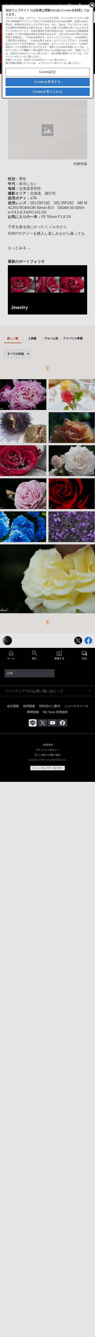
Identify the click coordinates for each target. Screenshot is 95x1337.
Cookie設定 (47, 72)
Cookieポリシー (41, 59)
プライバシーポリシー (51, 63)
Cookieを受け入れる (47, 91)
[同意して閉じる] (91, 4)
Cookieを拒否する (47, 82)
